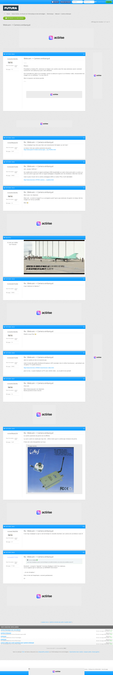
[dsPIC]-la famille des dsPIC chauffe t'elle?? (61, 622)
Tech (23, 652)
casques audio (87, 652)
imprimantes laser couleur (76, 652)
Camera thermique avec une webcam (11, 630)
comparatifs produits (43, 652)
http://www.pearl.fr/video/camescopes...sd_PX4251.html (40, 149)
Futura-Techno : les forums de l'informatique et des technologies (28, 14)
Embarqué (3, 636)
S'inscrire (55, 2)
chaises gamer (95, 652)
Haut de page (105, 669)
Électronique (50, 14)
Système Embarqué (6, 633)
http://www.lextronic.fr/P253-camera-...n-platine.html (39, 180)
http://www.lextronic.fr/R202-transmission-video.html (39, 368)
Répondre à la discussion (14, 18)
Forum (8, 14)
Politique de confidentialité (94, 669)
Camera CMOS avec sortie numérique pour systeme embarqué (17, 643)
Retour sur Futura (65, 2)
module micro (45, 622)
